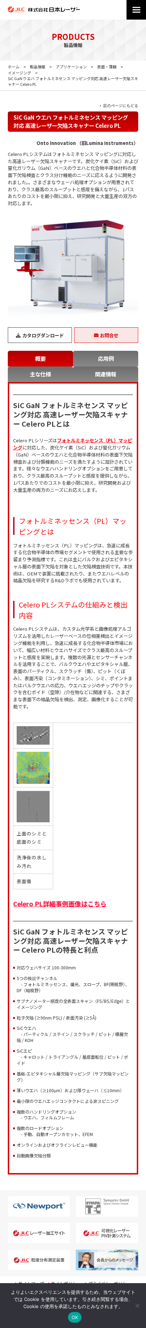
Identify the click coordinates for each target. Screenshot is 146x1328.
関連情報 (105, 374)
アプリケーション (71, 66)
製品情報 (37, 66)
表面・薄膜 (107, 66)
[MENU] (136, 10)
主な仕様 (40, 374)
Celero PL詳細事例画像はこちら (60, 903)
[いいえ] (137, 1305)
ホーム (13, 66)
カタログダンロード (43, 335)
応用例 (106, 358)
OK (75, 1317)
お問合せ (109, 335)
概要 (40, 358)
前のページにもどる (120, 106)
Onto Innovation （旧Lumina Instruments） (87, 143)
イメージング (19, 72)
